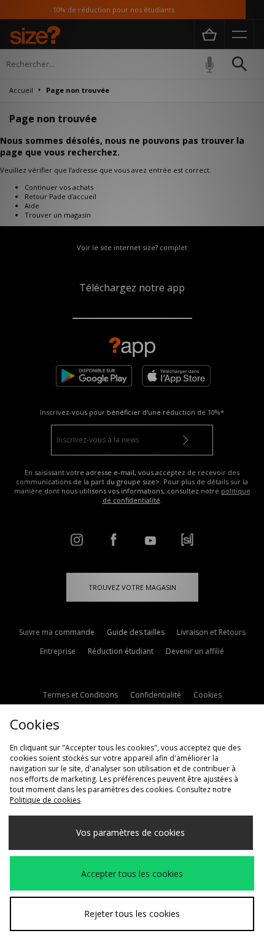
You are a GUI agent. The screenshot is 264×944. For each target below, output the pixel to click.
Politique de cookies (45, 800)
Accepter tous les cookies (132, 873)
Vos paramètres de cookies (130, 832)
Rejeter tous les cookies (132, 913)
